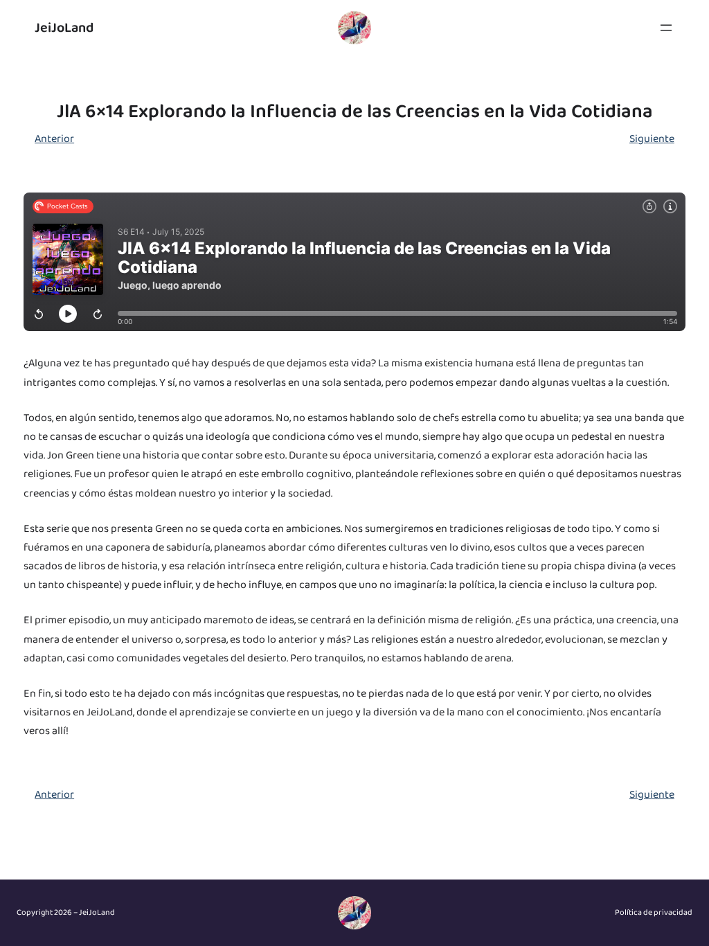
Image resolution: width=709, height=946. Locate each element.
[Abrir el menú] (666, 27)
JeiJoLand (64, 28)
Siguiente (651, 139)
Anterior (54, 139)
